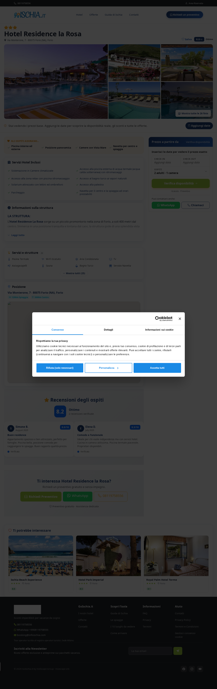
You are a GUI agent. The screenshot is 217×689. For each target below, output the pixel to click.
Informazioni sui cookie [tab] (159, 329)
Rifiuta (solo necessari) (59, 367)
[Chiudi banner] (180, 319)
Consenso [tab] (58, 329)
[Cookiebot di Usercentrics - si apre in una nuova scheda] (157, 318)
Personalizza (106, 367)
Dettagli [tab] (108, 329)
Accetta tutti (157, 367)
